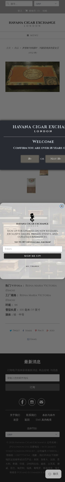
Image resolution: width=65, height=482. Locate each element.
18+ (30, 158)
